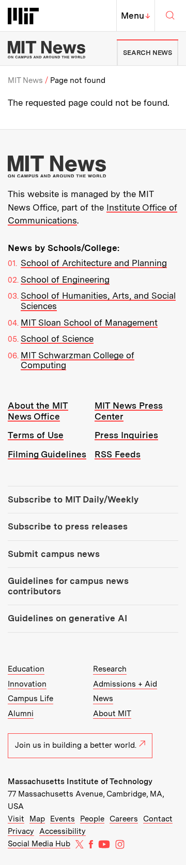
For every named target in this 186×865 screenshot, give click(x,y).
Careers (124, 819)
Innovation (27, 684)
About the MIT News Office (38, 411)
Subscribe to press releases (68, 526)
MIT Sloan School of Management (89, 322)
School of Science (57, 338)
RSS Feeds (118, 454)
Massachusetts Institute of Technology (80, 781)
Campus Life (30, 698)
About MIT (112, 713)
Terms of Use (36, 435)
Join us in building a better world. (75, 745)
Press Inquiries (126, 435)
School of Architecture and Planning (94, 263)
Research (110, 669)
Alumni (21, 713)
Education (26, 669)
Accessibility (62, 831)
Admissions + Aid (125, 684)
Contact (158, 819)
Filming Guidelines (47, 454)
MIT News (25, 80)
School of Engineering (65, 279)
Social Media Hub (39, 843)
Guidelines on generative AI (67, 618)
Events (62, 819)
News (103, 698)
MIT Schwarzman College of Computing (77, 360)
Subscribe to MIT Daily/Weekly (73, 499)
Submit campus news (54, 554)
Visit (16, 819)
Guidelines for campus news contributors (68, 586)
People (92, 819)
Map (37, 819)
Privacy (21, 831)
